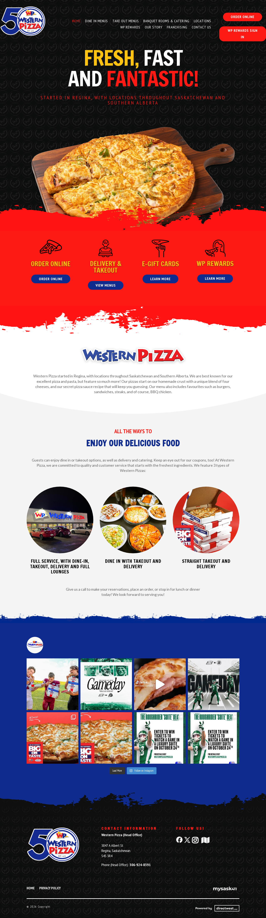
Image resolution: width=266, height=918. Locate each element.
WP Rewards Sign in (242, 33)
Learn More (160, 278)
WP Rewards (130, 27)
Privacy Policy (50, 888)
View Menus (106, 285)
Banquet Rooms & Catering (166, 21)
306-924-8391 (140, 864)
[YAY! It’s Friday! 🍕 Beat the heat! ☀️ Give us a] (106, 738)
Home (76, 21)
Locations (202, 21)
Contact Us (201, 27)
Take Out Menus (125, 21)
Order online (242, 16)
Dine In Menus (96, 21)
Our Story (153, 27)
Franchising (177, 27)
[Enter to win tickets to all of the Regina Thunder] (52, 684)
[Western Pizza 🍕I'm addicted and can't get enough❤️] (160, 684)
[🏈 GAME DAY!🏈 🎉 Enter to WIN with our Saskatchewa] (106, 684)
